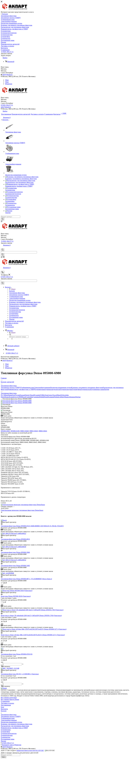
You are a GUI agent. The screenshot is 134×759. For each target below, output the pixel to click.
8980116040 (24, 431)
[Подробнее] (1, 512)
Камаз (7, 397)
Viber (7, 80)
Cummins (36, 397)
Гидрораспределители (52, 389)
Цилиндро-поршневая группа (60, 387)
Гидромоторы (39, 389)
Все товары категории (9, 697)
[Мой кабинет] (2, 247)
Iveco (15, 397)
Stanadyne (11, 395)
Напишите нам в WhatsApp (11, 745)
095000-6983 (5, 431)
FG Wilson (4, 395)
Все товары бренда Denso (10, 699)
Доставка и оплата (7, 703)
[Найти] (2, 219)
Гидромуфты (76, 389)
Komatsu (51, 397)
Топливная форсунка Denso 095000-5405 (15, 565)
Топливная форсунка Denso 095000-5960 (15, 552)
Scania (11, 397)
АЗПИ (19, 397)
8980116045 (34, 431)
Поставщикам (6, 705)
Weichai (78, 397)
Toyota (17, 395)
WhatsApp (8, 84)
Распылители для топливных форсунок (15, 726)
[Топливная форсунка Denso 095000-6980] (16, 401)
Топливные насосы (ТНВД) (11, 387)
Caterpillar (29, 397)
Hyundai (37, 395)
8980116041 (43, 431)
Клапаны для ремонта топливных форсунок (87, 387)
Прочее (106, 389)
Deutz (46, 397)
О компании (5, 701)
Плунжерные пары (97, 389)
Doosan (22, 395)
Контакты (4, 709)
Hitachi (59, 395)
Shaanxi (67, 397)
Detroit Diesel (29, 395)
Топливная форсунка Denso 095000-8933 (15, 539)
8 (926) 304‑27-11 (7, 52)
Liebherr (61, 397)
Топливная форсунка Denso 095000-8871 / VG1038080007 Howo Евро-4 (26, 579)
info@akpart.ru (7, 74)
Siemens (72, 397)
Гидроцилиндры (66, 389)
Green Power (52, 395)
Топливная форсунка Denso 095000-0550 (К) (16, 654)
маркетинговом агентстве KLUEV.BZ (30, 750)
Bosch (24, 397)
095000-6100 (15, 431)
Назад (13, 289)
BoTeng (45, 395)
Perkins (56, 397)
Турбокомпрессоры (27, 387)
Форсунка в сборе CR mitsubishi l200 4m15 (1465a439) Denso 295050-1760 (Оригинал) (31, 615)
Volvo (64, 395)
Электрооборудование (42, 387)
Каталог (12, 291)
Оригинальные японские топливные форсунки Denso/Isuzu (22, 510)
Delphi (41, 397)
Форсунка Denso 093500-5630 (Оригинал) (16, 596)
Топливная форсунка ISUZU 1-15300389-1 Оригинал (20, 674)
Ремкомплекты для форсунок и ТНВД (21, 389)
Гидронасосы (85, 389)
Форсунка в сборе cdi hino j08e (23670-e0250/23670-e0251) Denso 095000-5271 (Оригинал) (33, 635)
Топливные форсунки (8, 714)
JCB (41, 395)
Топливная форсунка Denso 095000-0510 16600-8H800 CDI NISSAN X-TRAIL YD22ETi (32, 526)
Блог (2, 707)
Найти (3, 757)
